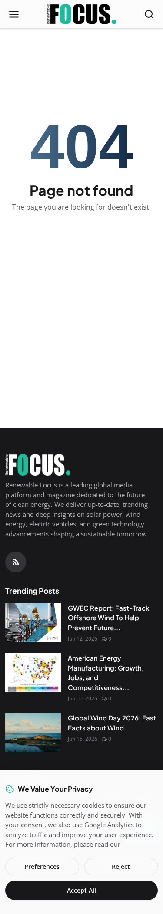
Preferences (42, 866)
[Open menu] (13, 14)
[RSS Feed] (15, 562)
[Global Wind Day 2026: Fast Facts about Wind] (33, 732)
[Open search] (149, 14)
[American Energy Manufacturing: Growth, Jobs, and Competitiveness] (33, 672)
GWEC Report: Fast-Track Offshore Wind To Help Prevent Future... (109, 617)
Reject (121, 866)
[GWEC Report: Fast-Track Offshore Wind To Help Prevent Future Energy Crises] (33, 622)
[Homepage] (81, 14)
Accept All (81, 890)
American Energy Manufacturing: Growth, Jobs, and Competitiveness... (106, 672)
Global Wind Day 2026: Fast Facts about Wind (112, 722)
